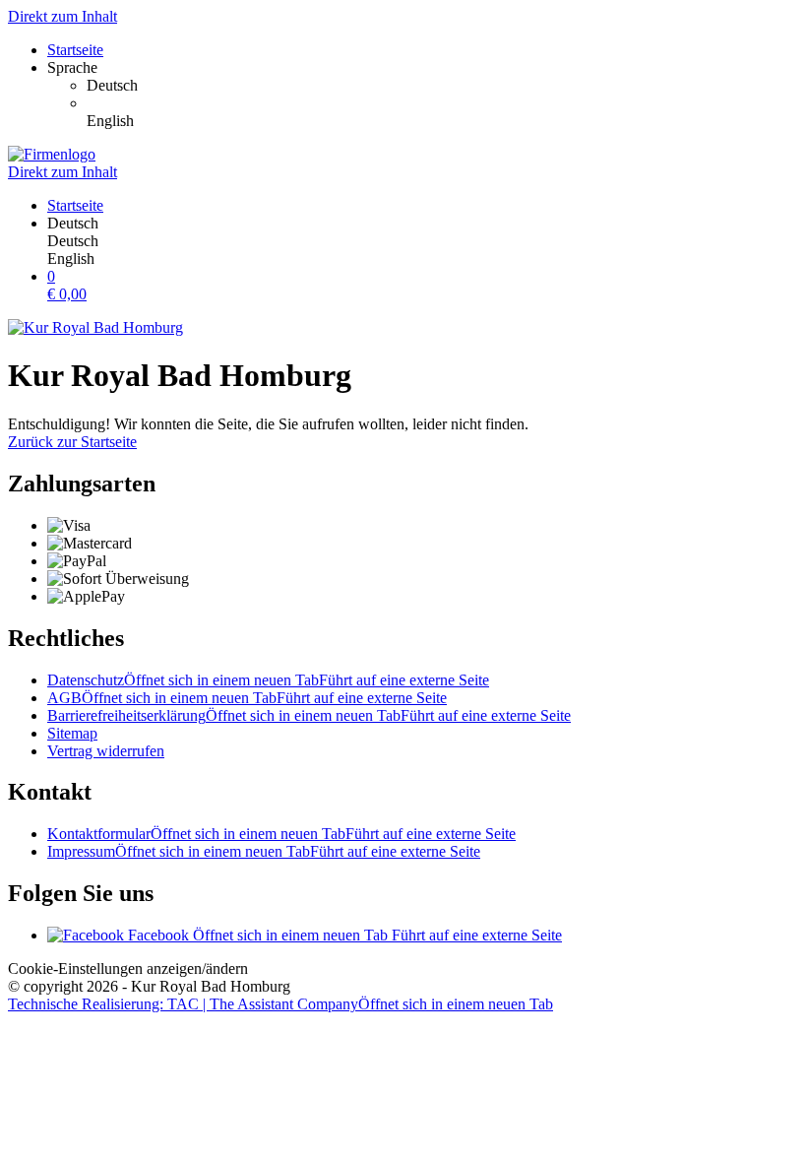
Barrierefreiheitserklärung (309, 715)
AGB (247, 697)
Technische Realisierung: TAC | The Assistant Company (280, 1004)
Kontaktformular (281, 833)
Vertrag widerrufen (105, 750)
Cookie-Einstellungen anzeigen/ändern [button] (128, 968)
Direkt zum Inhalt (62, 16)
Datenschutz (268, 680)
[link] (443, 86)
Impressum (263, 851)
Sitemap (72, 733)
